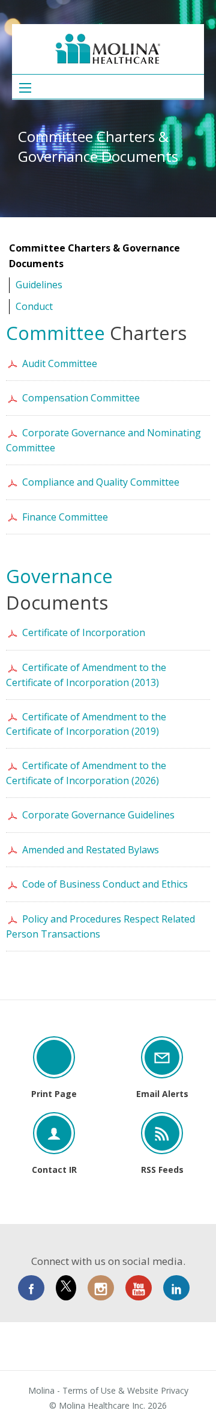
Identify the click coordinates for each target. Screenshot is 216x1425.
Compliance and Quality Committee (100, 482)
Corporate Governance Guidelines (98, 814)
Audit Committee (59, 363)
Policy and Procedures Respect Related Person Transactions (100, 926)
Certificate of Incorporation (83, 632)
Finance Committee (65, 517)
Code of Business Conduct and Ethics (105, 884)
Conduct (34, 306)
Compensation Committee (81, 397)
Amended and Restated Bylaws (90, 849)
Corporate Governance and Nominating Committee (103, 440)
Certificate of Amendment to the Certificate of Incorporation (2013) (86, 675)
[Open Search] (25, 88)
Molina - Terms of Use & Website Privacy (108, 1390)
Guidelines (39, 284)
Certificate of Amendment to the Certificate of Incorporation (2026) (86, 773)
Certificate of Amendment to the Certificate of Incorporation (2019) (86, 724)
